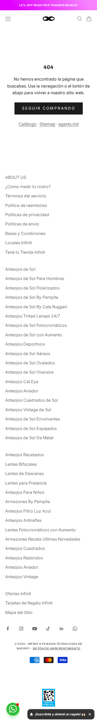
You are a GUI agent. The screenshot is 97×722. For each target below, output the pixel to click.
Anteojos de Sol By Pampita (31, 297)
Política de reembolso (26, 205)
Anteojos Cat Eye (21, 381)
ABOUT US (15, 177)
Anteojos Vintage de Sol (28, 409)
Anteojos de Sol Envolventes (32, 418)
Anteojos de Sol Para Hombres (34, 278)
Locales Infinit (18, 242)
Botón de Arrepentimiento (56, 648)
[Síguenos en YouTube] (34, 628)
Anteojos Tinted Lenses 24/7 (32, 316)
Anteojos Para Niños (24, 492)
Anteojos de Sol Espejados (31, 428)
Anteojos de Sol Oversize (29, 372)
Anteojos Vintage (21, 576)
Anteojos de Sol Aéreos (27, 353)
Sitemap (47, 124)
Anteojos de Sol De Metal (29, 437)
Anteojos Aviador (21, 390)
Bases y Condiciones (25, 233)
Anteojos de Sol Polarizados (32, 287)
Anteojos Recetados (24, 454)
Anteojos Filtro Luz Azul (28, 511)
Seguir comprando (48, 108)
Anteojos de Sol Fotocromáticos (36, 325)
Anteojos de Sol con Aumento (33, 334)
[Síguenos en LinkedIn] (61, 628)
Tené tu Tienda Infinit (25, 252)
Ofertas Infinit (18, 593)
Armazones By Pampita (27, 501)
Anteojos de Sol (20, 269)
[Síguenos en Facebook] (7, 628)
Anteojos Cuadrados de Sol (31, 400)
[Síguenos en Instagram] (21, 628)
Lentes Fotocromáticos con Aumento (40, 529)
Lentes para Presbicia (26, 483)
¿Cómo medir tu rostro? (28, 186)
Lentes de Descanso (24, 473)
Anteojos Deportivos (25, 344)
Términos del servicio (25, 195)
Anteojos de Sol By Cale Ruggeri (36, 306)
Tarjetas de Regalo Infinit (29, 602)
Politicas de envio (22, 223)
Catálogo (27, 124)
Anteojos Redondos (24, 557)
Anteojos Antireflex (23, 520)
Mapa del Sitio (19, 612)
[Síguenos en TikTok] (48, 628)
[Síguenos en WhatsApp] (75, 628)
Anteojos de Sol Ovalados (30, 362)
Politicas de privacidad (27, 214)
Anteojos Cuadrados (25, 548)
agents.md (68, 124)
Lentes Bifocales (21, 464)
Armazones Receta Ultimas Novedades (42, 539)
